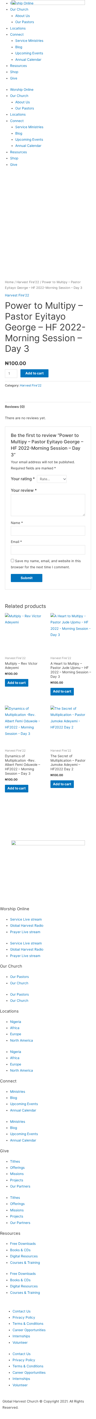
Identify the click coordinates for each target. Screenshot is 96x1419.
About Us (22, 102)
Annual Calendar (28, 60)
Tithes (15, 1161)
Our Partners (20, 1186)
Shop (14, 72)
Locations (18, 114)
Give (13, 78)
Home (9, 282)
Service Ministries (29, 41)
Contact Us (22, 1311)
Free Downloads (23, 1244)
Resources (18, 66)
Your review (24, 490)
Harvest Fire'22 (27, 282)
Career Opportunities (29, 1330)
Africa (14, 1028)
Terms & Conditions (28, 1324)
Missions (17, 1174)
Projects (16, 1180)
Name (17, 523)
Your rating (23, 478)
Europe (15, 1034)
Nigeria (15, 1022)
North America (21, 1040)
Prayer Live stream (25, 932)
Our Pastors (24, 108)
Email (16, 542)
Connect (17, 34)
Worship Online (21, 90)
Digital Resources (24, 1256)
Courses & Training (25, 1263)
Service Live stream (26, 919)
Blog (18, 47)
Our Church (19, 96)
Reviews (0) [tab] (15, 407)
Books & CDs (20, 1250)
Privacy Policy (24, 1317)
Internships (21, 1336)
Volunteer (20, 1342)
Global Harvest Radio (26, 925)
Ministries (17, 1092)
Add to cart (34, 373)
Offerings (17, 1168)
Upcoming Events (29, 53)
